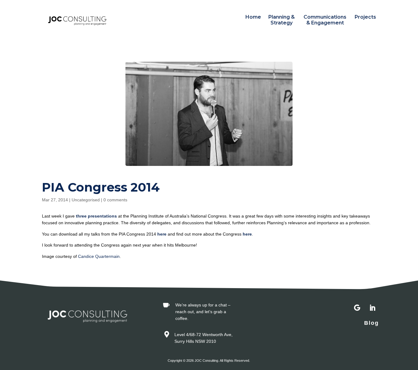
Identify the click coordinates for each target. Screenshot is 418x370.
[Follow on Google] (357, 308)
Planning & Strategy (281, 20)
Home (253, 17)
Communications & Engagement (325, 20)
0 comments (115, 199)
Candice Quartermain (99, 256)
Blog (371, 323)
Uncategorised (86, 199)
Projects (365, 17)
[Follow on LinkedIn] (372, 308)
